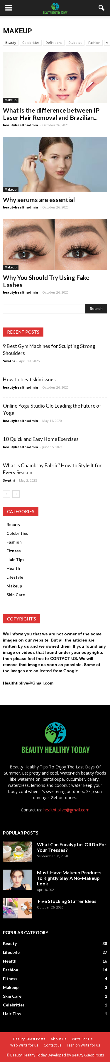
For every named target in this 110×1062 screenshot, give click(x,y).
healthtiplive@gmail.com (66, 810)
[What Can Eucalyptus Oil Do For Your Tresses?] (17, 852)
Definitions (53, 42)
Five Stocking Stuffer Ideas (67, 901)
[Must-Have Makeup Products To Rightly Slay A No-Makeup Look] (17, 880)
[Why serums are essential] (55, 164)
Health (13, 568)
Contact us (52, 1045)
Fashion (94, 42)
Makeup (11, 100)
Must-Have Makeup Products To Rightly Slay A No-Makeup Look (69, 878)
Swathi (9, 361)
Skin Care (15, 594)
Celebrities (30, 42)
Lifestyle (14, 577)
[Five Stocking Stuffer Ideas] (17, 908)
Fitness (13, 550)
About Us (58, 1039)
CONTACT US (63, 658)
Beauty (10, 42)
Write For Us (82, 1039)
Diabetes (75, 42)
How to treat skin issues (29, 379)
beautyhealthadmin (20, 125)
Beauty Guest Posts (29, 1039)
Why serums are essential (39, 199)
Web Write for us (24, 1045)
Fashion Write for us (83, 1045)
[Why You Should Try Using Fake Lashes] (55, 244)
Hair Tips (15, 559)
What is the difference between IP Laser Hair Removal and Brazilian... (51, 113)
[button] (102, 8)
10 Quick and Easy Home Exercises (41, 439)
